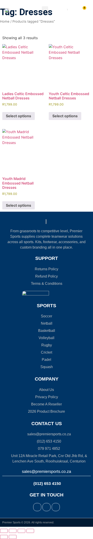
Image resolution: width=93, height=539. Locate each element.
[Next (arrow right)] (12, 537)
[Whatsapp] (56, 507)
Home (4, 21)
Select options (18, 116)
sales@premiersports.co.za (46, 471)
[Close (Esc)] (30, 531)
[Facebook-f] (37, 507)
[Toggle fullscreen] (12, 531)
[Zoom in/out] (4, 531)
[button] (45, 10)
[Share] (21, 531)
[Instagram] (46, 507)
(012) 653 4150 (46, 483)
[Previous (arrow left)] (4, 537)
